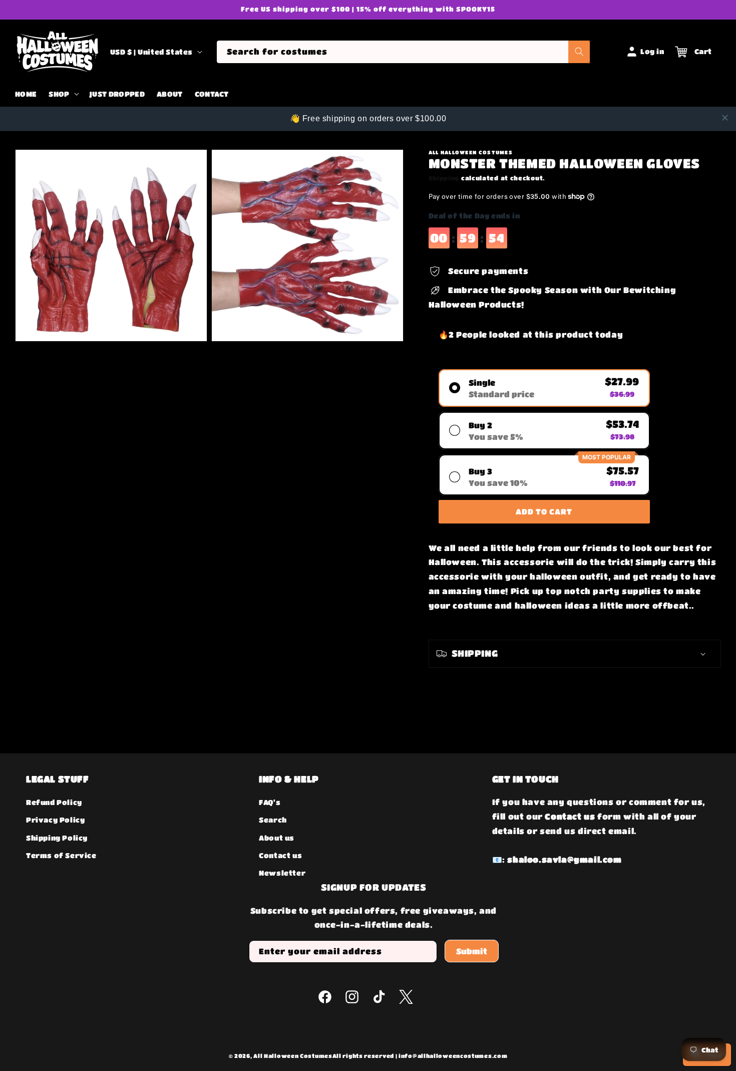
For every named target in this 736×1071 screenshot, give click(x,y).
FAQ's (269, 802)
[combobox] (403, 52)
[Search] (579, 52)
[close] (725, 118)
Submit (471, 951)
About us (276, 838)
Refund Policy (54, 802)
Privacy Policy (55, 820)
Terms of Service (61, 855)
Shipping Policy (57, 838)
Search (273, 820)
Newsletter (282, 873)
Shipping (444, 177)
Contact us (280, 855)
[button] (63, 94)
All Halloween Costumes (292, 1055)
